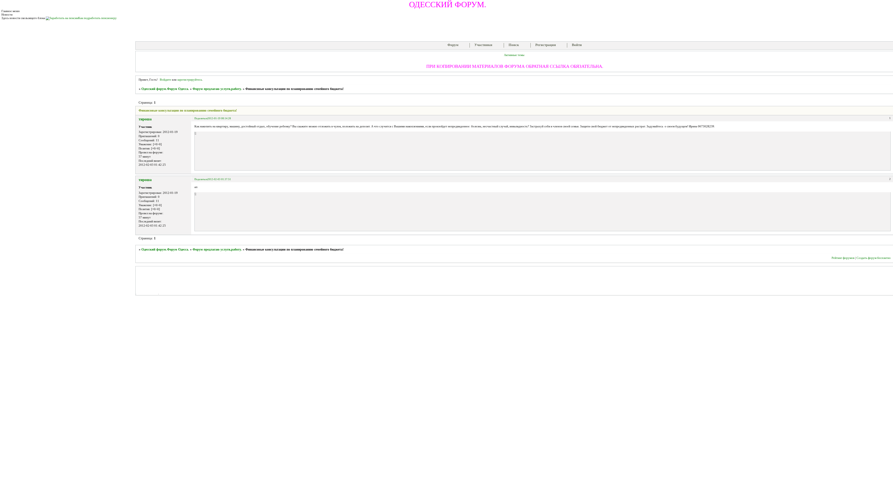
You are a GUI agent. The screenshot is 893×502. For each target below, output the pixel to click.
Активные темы (514, 55)
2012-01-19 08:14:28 (219, 118)
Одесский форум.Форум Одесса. (165, 89)
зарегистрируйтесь (189, 79)
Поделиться (200, 118)
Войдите (165, 79)
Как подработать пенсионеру (97, 18)
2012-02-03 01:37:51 (219, 179)
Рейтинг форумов (843, 258)
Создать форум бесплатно (873, 258)
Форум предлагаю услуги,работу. (217, 89)
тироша (145, 119)
